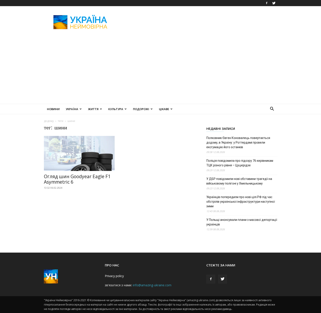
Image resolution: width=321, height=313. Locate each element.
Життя (93, 109)
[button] (272, 109)
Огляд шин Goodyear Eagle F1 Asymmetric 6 (77, 179)
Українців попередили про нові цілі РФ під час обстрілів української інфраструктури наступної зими (240, 201)
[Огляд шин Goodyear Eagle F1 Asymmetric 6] (79, 153)
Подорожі (141, 109)
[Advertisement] (197, 22)
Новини (53, 109)
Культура (115, 109)
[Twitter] (274, 3)
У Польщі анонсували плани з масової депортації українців (241, 222)
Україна (72, 109)
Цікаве (164, 109)
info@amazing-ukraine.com (152, 285)
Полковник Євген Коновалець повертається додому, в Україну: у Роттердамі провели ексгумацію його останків (238, 142)
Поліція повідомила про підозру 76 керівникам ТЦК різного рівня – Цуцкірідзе (239, 163)
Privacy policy (114, 276)
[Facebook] (266, 3)
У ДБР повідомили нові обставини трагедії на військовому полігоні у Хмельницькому (239, 181)
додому (49, 121)
